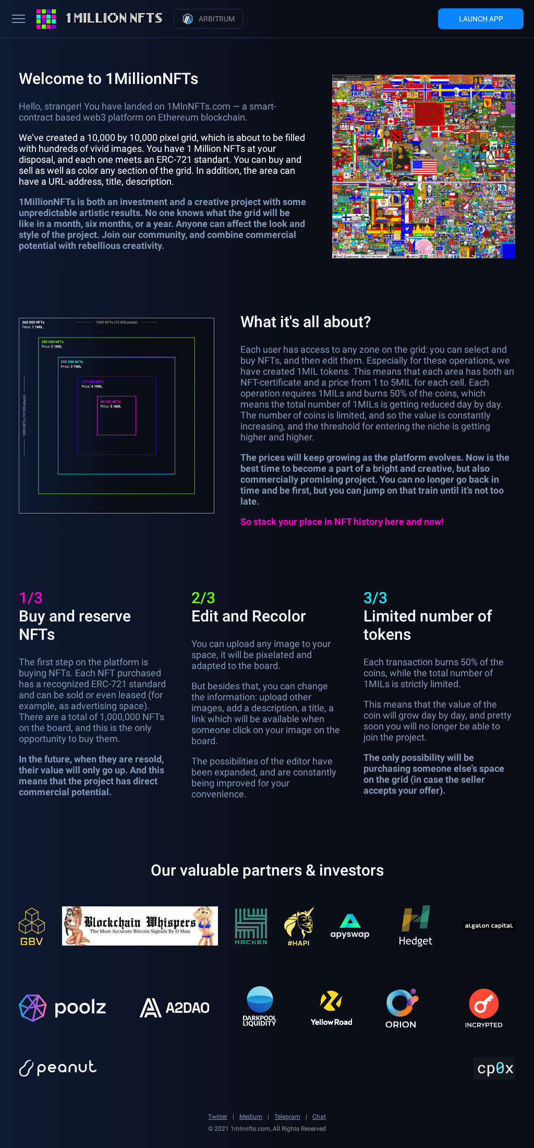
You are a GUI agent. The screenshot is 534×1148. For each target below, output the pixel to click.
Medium (250, 1116)
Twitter (217, 1116)
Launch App (481, 19)
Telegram (287, 1116)
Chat (319, 1116)
